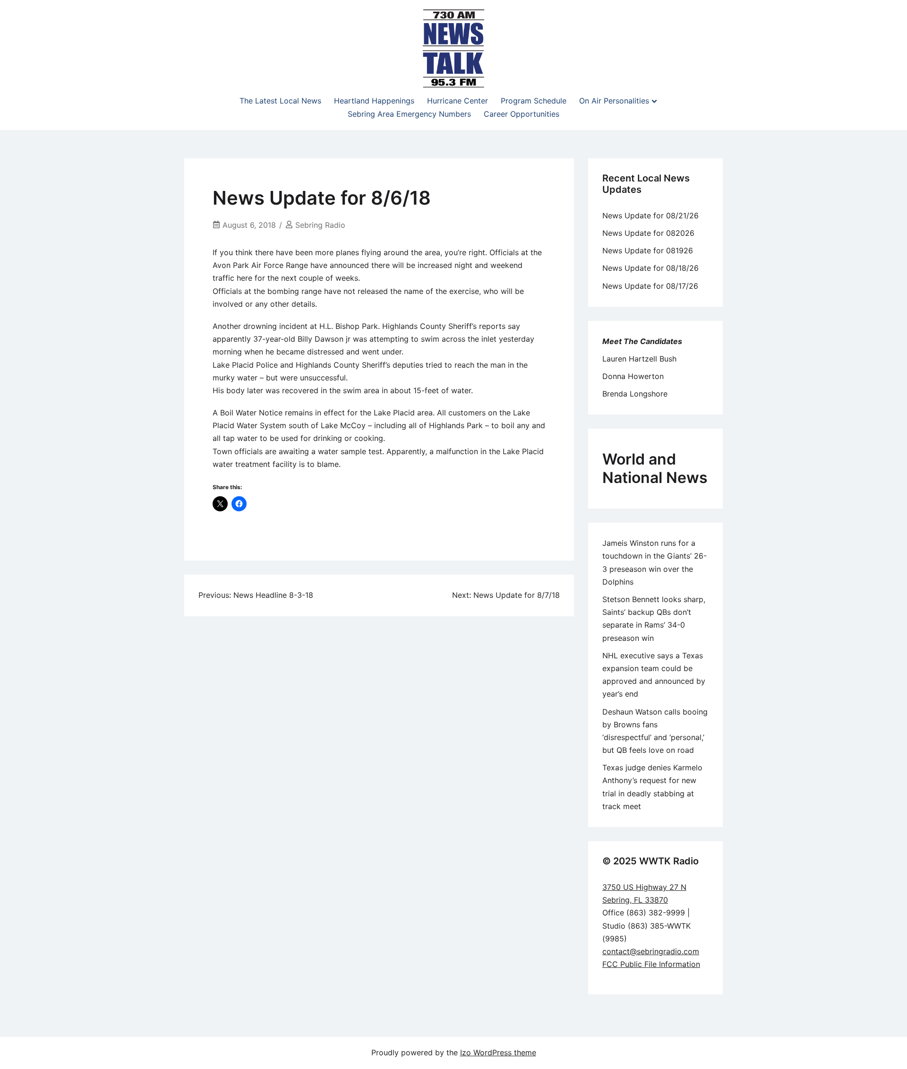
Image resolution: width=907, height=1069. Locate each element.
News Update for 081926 (647, 250)
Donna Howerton (633, 376)
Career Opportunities (521, 114)
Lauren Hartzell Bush (639, 358)
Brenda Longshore (634, 393)
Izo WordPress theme (498, 1052)
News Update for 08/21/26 (650, 215)
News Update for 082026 (648, 233)
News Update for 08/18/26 (650, 268)
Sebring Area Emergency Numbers (409, 114)
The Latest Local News (280, 100)
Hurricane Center (457, 100)
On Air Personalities (614, 100)
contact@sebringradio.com (650, 951)
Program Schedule (533, 100)
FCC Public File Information (651, 964)
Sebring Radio (320, 225)
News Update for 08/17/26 (650, 286)
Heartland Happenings (374, 100)
